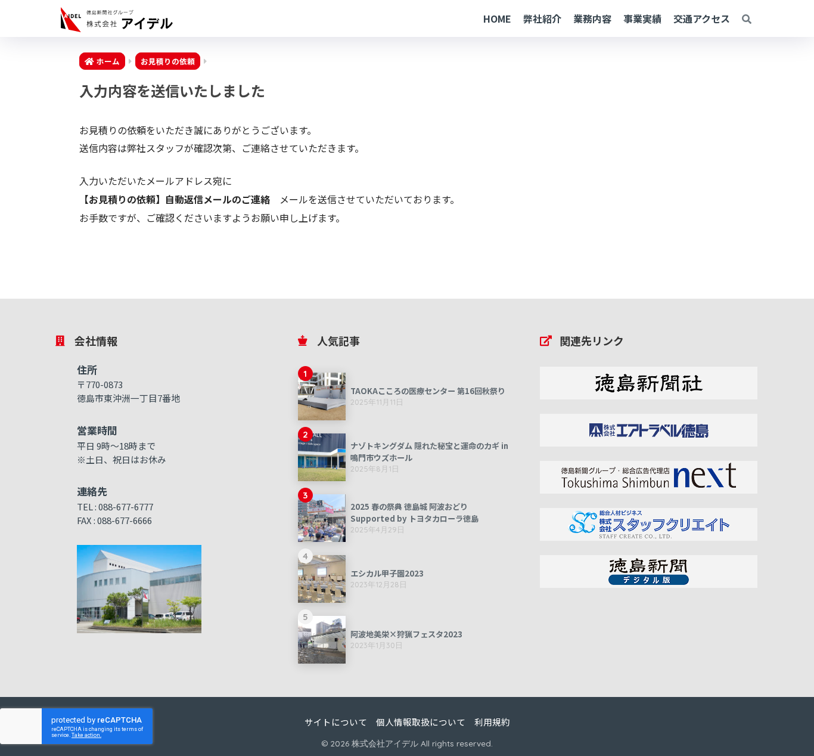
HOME (497, 18)
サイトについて (336, 721)
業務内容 (592, 18)
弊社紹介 (542, 18)
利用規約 (492, 721)
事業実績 (642, 18)
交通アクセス (701, 18)
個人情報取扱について (420, 721)
